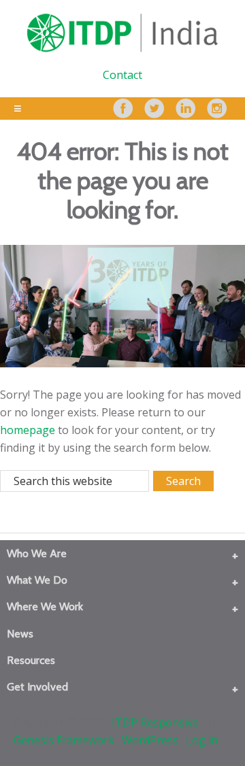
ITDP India (122, 33)
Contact (122, 74)
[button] (235, 555)
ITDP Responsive (155, 722)
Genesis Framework (64, 740)
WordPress (150, 740)
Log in (202, 740)
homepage (27, 429)
